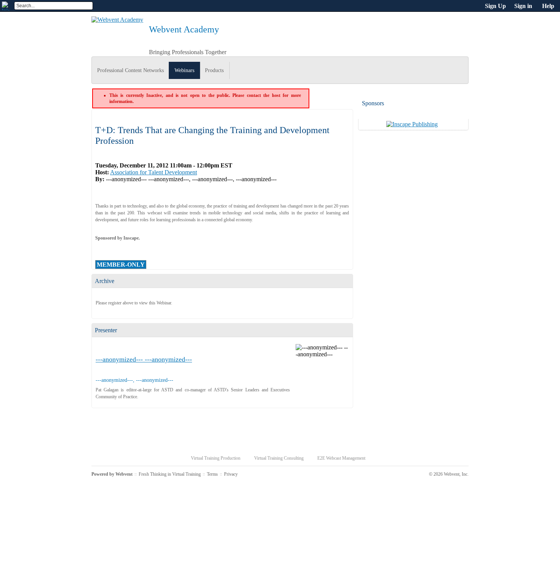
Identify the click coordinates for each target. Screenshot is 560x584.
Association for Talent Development (153, 172)
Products (214, 70)
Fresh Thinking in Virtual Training (170, 474)
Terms (212, 474)
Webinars (184, 70)
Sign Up (495, 6)
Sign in (523, 6)
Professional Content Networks (130, 70)
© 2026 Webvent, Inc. (449, 474)
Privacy (231, 474)
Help (548, 6)
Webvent (124, 474)
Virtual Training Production (215, 458)
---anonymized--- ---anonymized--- (144, 359)
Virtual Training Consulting (279, 458)
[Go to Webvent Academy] (117, 19)
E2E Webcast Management (341, 458)
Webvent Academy (184, 29)
